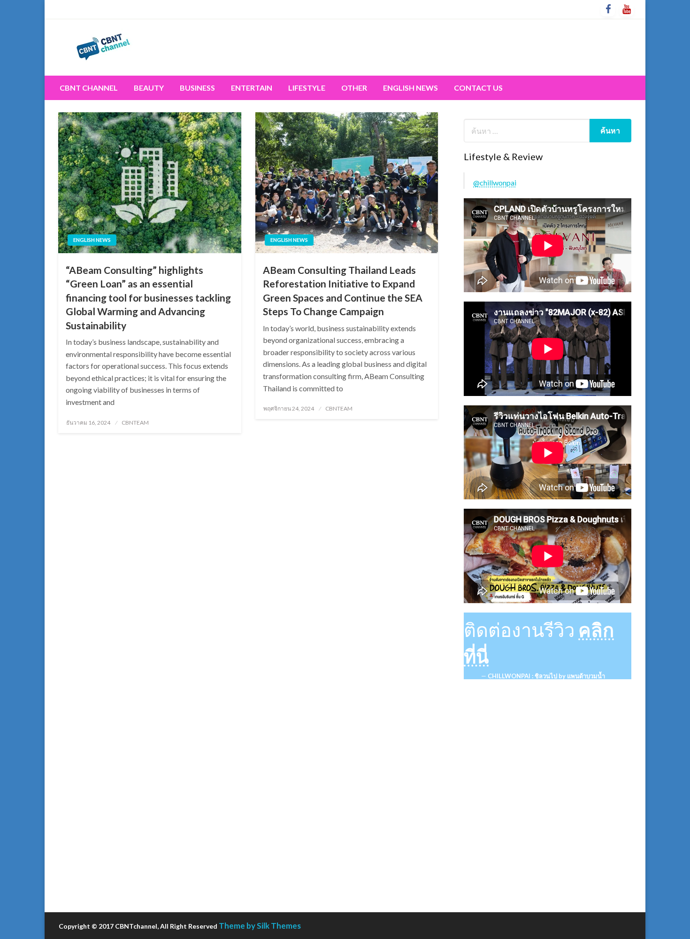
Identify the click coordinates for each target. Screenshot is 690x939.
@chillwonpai (494, 182)
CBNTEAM (135, 422)
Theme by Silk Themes (260, 926)
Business (197, 87)
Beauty (149, 87)
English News (410, 87)
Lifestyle (306, 87)
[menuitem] (89, 88)
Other (354, 87)
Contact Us (478, 87)
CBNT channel (89, 87)
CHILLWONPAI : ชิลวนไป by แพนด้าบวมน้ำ (546, 676)
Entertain (251, 87)
